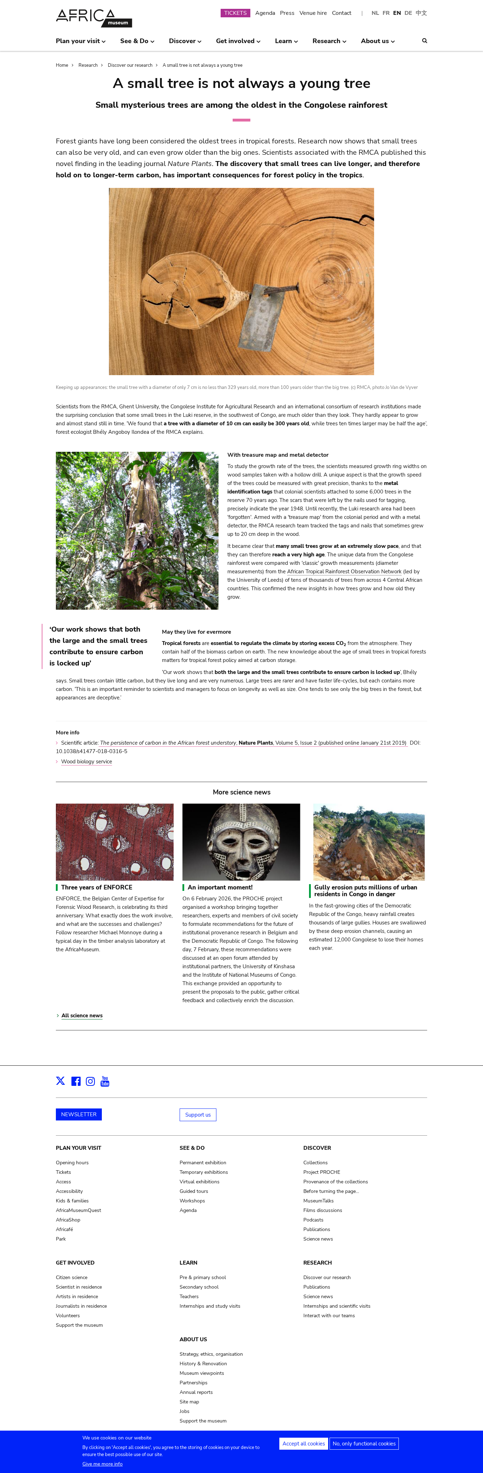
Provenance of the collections (335, 1181)
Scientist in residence (79, 1287)
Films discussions (322, 1210)
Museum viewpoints (202, 1373)
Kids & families (72, 1200)
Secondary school (199, 1287)
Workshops (192, 1200)
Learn (188, 1262)
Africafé (64, 1229)
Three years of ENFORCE (96, 887)
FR (386, 13)
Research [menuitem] (327, 44)
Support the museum (79, 1325)
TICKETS (235, 13)
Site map (189, 1401)
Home (62, 65)
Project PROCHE (321, 1172)
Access (63, 1181)
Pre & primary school (203, 1277)
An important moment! (220, 887)
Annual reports (196, 1392)
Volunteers (68, 1315)
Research (88, 65)
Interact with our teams (329, 1315)
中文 (421, 13)
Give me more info (102, 1464)
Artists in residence (77, 1296)
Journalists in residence (81, 1306)
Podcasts (313, 1220)
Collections (315, 1162)
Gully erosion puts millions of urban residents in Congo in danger (365, 891)
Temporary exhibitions (204, 1172)
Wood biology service (86, 761)
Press (287, 13)
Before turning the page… (331, 1191)
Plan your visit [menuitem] (78, 44)
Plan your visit (78, 1148)
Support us (198, 1114)
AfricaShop (68, 1220)
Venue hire (313, 13)
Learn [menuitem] (283, 44)
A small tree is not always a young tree (203, 65)
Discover (317, 1148)
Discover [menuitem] (182, 44)
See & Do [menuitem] (134, 44)
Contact (341, 13)
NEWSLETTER (79, 1114)
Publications (316, 1229)
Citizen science (71, 1277)
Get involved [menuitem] (235, 44)
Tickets (63, 1172)
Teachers (189, 1296)
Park (61, 1239)
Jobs (185, 1411)
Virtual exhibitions (200, 1181)
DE (408, 13)
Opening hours (72, 1162)
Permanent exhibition (203, 1162)
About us (193, 1339)
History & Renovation (203, 1363)
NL (375, 13)
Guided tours (194, 1191)
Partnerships (194, 1382)
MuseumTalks (318, 1200)
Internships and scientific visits (337, 1306)
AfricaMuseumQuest (78, 1210)
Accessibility (69, 1191)
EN (397, 13)
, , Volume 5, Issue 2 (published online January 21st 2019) (254, 742)
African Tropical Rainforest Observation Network (344, 571)
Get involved (75, 1262)
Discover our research (130, 65)
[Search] (424, 40)
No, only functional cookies (364, 1443)
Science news (318, 1239)
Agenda (265, 13)
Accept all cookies (304, 1443)
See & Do (192, 1148)
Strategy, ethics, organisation (211, 1354)
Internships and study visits (210, 1306)
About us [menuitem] (375, 44)
